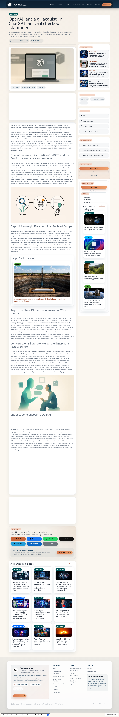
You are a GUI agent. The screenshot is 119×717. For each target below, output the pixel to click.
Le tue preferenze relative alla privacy (33, 715)
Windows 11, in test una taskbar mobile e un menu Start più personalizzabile (92, 253)
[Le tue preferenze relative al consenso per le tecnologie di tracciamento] (111, 714)
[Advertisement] (42, 106)
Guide (67, 5)
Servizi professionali (78, 5)
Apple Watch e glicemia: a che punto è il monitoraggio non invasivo (42, 642)
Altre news (86, 116)
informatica (15, 87)
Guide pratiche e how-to (90, 131)
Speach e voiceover (76, 678)
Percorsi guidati (88, 126)
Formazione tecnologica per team (93, 155)
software (88, 237)
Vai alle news (70, 564)
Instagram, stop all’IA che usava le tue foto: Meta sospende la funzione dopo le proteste (20, 643)
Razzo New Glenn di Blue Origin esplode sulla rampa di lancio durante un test (63, 642)
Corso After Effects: (59, 676)
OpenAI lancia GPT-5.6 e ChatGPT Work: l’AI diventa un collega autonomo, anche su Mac (20, 586)
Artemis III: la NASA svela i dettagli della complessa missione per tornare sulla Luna (92, 303)
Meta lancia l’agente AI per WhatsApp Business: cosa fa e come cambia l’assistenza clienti (19, 614)
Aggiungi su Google (65, 552)
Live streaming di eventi (90, 145)
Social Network (19, 598)
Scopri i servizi (94, 172)
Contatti (89, 668)
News (52, 5)
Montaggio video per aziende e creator (95, 150)
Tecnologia (13, 14)
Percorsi (89, 5)
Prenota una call (20, 696)
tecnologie (41, 87)
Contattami (106, 5)
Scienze (17, 264)
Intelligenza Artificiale (28, 87)
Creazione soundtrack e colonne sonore (74, 683)
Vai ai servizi (94, 191)
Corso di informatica (59, 684)
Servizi (106, 704)
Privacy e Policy (91, 671)
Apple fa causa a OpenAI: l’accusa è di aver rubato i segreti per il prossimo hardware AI (63, 586)
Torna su (95, 704)
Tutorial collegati (88, 121)
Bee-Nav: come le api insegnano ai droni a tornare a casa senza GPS (93, 278)
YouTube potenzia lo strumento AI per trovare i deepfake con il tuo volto (63, 614)
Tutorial (101, 704)
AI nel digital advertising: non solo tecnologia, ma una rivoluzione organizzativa (42, 614)
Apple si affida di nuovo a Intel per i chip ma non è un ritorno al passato (93, 229)
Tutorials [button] (59, 5)
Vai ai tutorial (94, 168)
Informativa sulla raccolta (10, 715)
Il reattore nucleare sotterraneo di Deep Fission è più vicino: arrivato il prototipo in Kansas (40, 300)
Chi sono (98, 5)
